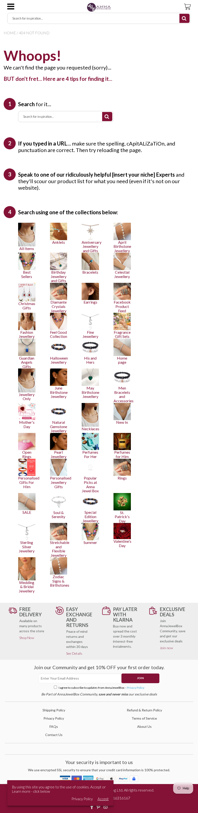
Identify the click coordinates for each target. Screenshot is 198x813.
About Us (144, 726)
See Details (74, 653)
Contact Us (54, 735)
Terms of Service (144, 718)
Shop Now (26, 638)
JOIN (140, 678)
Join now (166, 648)
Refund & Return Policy (144, 710)
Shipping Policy (53, 710)
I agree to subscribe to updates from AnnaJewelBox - (101, 687)
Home (10, 32)
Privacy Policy (135, 687)
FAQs (54, 726)
